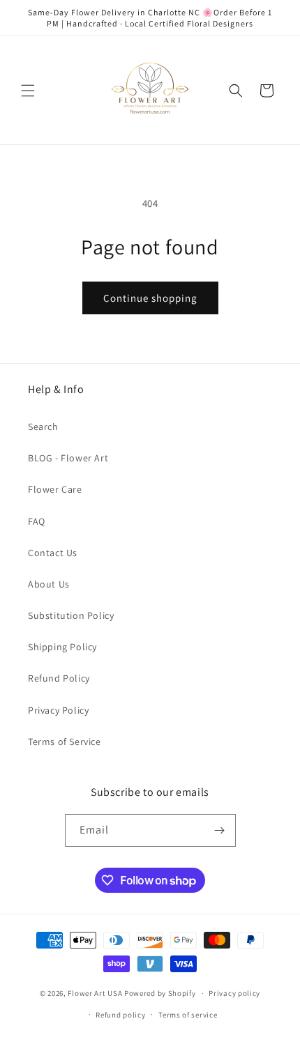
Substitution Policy (71, 615)
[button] (28, 90)
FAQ (36, 521)
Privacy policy (234, 993)
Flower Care (55, 489)
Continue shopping (150, 298)
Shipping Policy (62, 646)
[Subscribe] (219, 830)
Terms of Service (64, 741)
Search (43, 426)
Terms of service (187, 1015)
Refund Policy (59, 678)
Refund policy (120, 1015)
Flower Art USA (95, 993)
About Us (49, 584)
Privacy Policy (58, 710)
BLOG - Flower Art (68, 458)
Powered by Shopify (160, 993)
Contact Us (52, 552)
